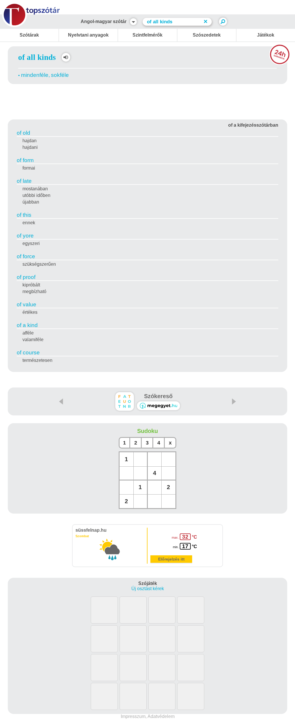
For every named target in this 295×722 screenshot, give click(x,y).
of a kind (27, 325)
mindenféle (34, 75)
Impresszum (133, 716)
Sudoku (147, 431)
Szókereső (158, 396)
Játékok (265, 35)
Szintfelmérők (147, 35)
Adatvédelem (161, 716)
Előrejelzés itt (171, 559)
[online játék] (158, 405)
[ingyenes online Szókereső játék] (124, 401)
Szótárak (29, 35)
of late (24, 181)
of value (26, 304)
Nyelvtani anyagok (88, 35)
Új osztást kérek (147, 588)
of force (26, 256)
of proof (26, 277)
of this (24, 215)
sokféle (60, 75)
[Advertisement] (147, 101)
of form (25, 160)
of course (28, 352)
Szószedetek (207, 35)
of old (23, 133)
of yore (25, 236)
